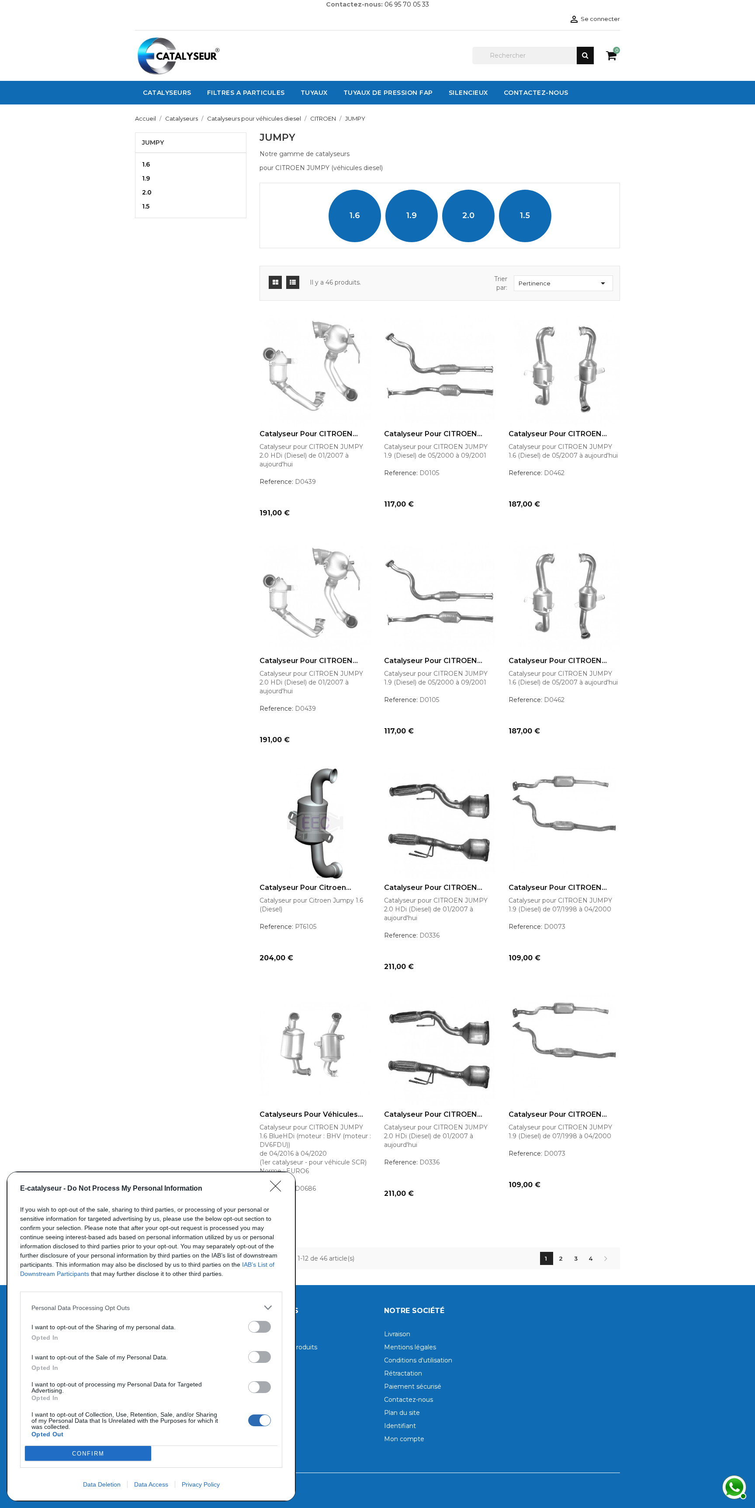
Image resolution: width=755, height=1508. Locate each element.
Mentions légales (410, 1347)
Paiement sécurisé (412, 1386)
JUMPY (153, 142)
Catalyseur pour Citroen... (305, 888)
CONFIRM (88, 1453)
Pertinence (563, 283)
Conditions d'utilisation (418, 1360)
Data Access (151, 1484)
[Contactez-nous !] (733, 1486)
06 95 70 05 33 (406, 4)
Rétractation (403, 1373)
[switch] (259, 1327)
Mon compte (404, 1439)
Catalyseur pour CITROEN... (309, 434)
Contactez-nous (408, 1400)
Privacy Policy (201, 1484)
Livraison (397, 1334)
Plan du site (402, 1413)
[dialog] (151, 1336)
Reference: (276, 482)
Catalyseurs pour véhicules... (311, 1115)
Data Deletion (102, 1484)
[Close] (278, 1189)
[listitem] (151, 1307)
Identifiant (400, 1426)
